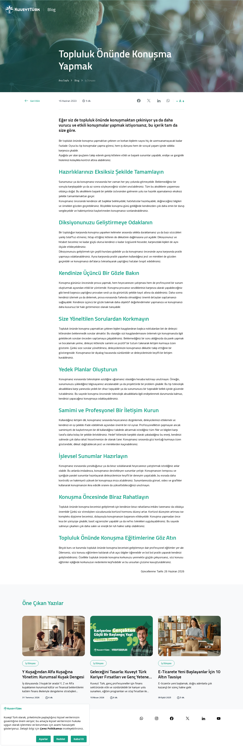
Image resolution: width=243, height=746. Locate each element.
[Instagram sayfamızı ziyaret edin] (156, 718)
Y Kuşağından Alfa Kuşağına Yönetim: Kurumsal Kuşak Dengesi (53, 674)
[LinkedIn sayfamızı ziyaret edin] (203, 718)
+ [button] (183, 100)
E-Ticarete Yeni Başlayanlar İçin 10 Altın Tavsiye (189, 674)
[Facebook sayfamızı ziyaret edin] (172, 718)
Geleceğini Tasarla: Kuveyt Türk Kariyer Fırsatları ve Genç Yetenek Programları (120, 674)
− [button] (177, 100)
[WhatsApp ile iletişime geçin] (141, 718)
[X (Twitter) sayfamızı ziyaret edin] (188, 718)
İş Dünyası (30, 663)
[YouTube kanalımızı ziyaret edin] (218, 718)
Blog (51, 9)
